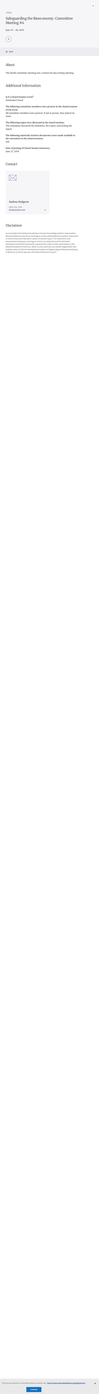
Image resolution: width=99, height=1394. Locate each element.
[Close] (95, 1383)
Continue (33, 1389)
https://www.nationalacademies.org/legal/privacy (66, 1383)
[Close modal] (93, 5)
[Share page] (8, 39)
